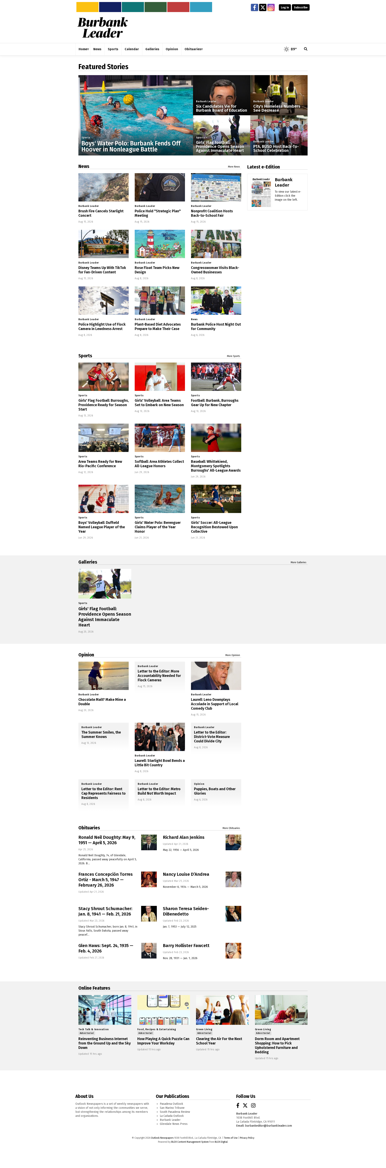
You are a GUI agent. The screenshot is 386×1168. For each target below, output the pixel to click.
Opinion (86, 655)
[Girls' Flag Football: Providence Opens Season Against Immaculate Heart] (104, 584)
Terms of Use (231, 1137)
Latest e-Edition (263, 167)
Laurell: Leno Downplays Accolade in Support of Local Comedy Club (214, 704)
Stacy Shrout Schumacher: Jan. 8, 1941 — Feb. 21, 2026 (105, 911)
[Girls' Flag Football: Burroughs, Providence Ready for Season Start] (103, 377)
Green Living (204, 1029)
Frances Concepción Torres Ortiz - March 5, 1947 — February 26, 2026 (105, 880)
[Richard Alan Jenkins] (233, 842)
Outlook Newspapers (162, 1137)
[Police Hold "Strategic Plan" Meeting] (160, 187)
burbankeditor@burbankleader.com (268, 1125)
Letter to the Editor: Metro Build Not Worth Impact (159, 791)
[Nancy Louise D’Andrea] (233, 879)
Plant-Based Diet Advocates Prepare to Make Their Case (158, 326)
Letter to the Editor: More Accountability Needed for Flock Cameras (159, 675)
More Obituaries (231, 828)
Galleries (87, 562)
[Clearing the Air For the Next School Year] (222, 1010)
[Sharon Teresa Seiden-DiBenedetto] (233, 914)
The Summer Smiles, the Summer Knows (101, 734)
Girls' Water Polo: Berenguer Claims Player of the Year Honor (158, 527)
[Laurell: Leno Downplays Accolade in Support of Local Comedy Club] (216, 676)
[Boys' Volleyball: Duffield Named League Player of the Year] (103, 499)
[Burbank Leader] (261, 197)
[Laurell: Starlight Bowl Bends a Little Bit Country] (160, 737)
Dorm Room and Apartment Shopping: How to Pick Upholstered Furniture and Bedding (277, 1045)
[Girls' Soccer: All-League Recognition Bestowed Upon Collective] (216, 499)
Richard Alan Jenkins (183, 837)
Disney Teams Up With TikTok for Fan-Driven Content (102, 270)
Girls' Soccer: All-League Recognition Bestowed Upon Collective (214, 527)
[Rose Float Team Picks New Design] (160, 244)
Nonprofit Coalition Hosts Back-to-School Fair (212, 213)
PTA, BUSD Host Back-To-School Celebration (276, 148)
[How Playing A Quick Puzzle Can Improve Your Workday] (163, 1010)
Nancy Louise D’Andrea (186, 874)
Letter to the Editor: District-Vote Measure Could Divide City (212, 736)
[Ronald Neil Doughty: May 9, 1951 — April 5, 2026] (149, 842)
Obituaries (89, 828)
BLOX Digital (221, 1141)
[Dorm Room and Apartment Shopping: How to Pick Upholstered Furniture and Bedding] (281, 1010)
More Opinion (232, 655)
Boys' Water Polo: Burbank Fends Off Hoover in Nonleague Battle (131, 146)
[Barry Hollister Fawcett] (233, 951)
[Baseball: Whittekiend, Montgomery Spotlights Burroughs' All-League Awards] (216, 438)
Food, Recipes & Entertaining (156, 1029)
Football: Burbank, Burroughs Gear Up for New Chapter (214, 402)
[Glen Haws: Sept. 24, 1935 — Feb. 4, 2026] (149, 951)
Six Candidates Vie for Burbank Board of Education (221, 108)
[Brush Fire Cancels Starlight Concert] (103, 187)
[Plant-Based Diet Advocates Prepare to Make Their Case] (160, 300)
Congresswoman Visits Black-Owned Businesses (215, 270)
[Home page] (102, 27)
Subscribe (301, 7)
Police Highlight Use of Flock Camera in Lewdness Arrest (102, 326)
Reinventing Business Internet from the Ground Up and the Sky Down (104, 1043)
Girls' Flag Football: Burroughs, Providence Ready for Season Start (103, 405)
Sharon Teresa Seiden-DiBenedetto (186, 911)
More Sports (233, 356)
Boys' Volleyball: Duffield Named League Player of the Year (101, 527)
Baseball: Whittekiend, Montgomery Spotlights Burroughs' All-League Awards (216, 466)
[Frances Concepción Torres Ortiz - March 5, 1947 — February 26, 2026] (149, 879)
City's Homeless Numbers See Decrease (276, 108)
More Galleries (298, 562)
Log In (285, 7)
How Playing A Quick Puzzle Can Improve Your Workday (163, 1041)
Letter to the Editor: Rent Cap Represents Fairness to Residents (103, 793)
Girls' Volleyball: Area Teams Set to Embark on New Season (159, 402)
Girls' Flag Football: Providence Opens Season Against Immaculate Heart (220, 146)
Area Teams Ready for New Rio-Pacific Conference (100, 463)
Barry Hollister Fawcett (186, 945)
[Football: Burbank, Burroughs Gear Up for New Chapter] (216, 377)
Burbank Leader (206, 101)
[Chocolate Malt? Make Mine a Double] (103, 676)
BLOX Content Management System (190, 1141)
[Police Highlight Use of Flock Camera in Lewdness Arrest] (103, 300)
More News (234, 166)
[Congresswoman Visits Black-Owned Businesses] (216, 244)
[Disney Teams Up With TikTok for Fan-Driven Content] (103, 244)
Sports (85, 137)
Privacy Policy (247, 1137)
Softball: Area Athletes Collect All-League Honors (159, 463)
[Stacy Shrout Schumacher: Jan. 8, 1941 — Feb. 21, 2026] (149, 914)
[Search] (306, 49)
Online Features (94, 988)
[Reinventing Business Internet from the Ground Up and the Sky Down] (104, 1010)
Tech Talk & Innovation (93, 1029)
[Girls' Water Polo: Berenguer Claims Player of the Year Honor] (160, 499)
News (83, 166)
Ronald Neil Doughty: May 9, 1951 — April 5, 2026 (106, 840)
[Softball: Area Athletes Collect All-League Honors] (160, 438)
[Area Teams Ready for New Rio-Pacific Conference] (103, 438)
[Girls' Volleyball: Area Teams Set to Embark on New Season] (160, 377)
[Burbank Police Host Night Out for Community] (216, 300)
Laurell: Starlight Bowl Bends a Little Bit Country (160, 762)
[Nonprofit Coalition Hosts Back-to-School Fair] (216, 187)
